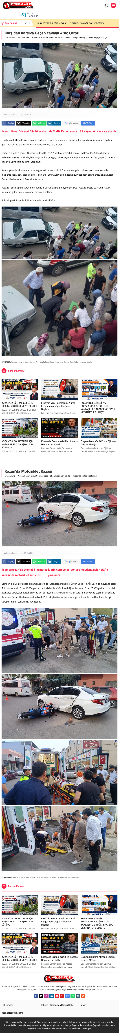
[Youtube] (57, 996)
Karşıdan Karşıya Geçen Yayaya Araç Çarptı (27, 362)
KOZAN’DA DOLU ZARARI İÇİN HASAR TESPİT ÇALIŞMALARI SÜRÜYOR (17, 444)
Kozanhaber (74, 362)
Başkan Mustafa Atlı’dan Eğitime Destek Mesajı (98, 443)
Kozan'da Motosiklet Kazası (46, 877)
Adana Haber (24, 37)
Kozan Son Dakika (62, 37)
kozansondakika (86, 362)
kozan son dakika (62, 362)
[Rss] (83, 996)
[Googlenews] (67, 996)
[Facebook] (36, 996)
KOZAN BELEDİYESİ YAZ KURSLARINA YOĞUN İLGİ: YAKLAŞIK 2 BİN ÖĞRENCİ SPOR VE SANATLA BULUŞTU (98, 407)
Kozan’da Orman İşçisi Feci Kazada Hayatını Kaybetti (65, 23)
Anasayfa (11, 37)
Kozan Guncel (36, 37)
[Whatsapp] (73, 996)
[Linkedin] (51, 996)
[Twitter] (41, 996)
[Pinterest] (62, 996)
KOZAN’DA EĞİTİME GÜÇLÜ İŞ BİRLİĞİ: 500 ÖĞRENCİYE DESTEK (19, 404)
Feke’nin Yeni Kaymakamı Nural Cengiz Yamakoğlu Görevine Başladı (58, 405)
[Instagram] (46, 996)
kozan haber (50, 362)
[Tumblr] (78, 996)
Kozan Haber (48, 37)
